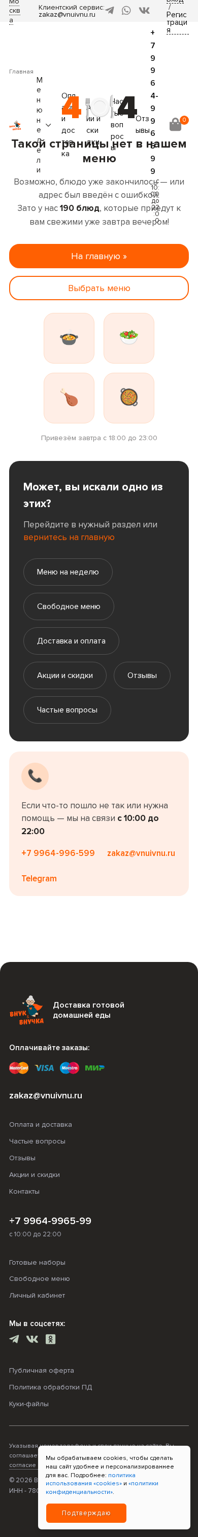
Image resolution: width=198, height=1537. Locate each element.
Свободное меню (69, 606)
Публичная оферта (41, 1370)
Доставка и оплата (71, 641)
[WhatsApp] (126, 11)
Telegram (39, 878)
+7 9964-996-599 (58, 853)
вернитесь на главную (69, 537)
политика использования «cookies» (91, 1480)
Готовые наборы (37, 1262)
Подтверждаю (86, 1513)
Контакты (24, 1191)
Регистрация (177, 22)
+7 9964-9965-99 (50, 1221)
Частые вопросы (67, 710)
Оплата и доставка (40, 1124)
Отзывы (142, 675)
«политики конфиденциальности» (102, 1488)
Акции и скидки (65, 675)
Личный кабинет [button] (37, 1295)
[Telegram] (109, 11)
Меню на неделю (68, 572)
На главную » (99, 256)
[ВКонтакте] (144, 11)
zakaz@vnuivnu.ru (67, 14)
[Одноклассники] (50, 1340)
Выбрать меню (99, 288)
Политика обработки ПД (50, 1387)
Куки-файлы (29, 1404)
